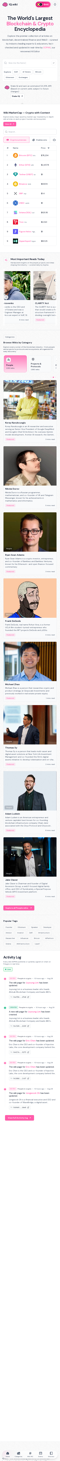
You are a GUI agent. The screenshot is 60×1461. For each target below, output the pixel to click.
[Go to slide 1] (51, 377)
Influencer (24, 938)
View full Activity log (18, 1118)
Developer (47, 927)
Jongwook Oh (33, 1093)
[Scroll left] (6, 297)
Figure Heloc (25, 231)
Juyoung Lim (32, 982)
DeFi (16, 72)
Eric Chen (31, 1040)
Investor (20, 933)
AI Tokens (27, 72)
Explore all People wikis (17, 908)
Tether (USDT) (26, 174)
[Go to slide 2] (53, 377)
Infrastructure (43, 933)
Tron (21, 222)
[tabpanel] (30, 195)
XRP (21, 193)
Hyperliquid (25, 241)
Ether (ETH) (24, 165)
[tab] (16, 140)
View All (8, 124)
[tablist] (30, 140)
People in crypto (24, 978)
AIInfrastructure (23, 944)
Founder (9, 927)
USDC (22, 203)
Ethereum (10, 77)
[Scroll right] (54, 297)
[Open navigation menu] (55, 4)
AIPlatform (49, 938)
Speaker (34, 927)
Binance (23, 184)
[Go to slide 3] (55, 377)
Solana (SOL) (25, 212)
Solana (8, 944)
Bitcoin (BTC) (25, 155)
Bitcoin (38, 72)
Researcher (10, 938)
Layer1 (37, 944)
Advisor (9, 933)
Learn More (17, 95)
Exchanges (23, 77)
